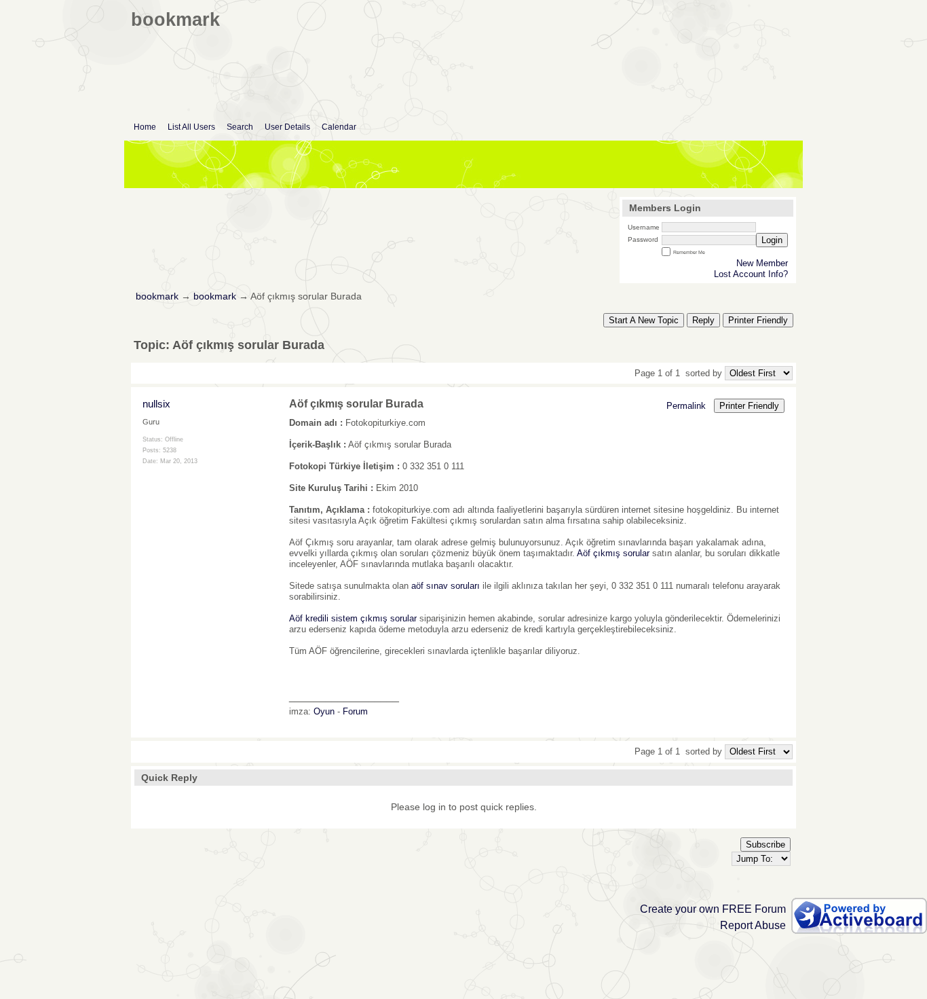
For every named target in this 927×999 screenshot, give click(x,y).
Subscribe (765, 844)
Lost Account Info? (751, 274)
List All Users (191, 127)
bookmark (157, 296)
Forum (355, 711)
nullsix (156, 404)
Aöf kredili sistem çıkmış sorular (353, 618)
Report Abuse (753, 925)
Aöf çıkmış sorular (613, 553)
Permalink (686, 406)
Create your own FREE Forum (713, 909)
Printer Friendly (758, 320)
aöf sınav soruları (445, 586)
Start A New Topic (644, 320)
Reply (703, 320)
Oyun (324, 711)
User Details (287, 127)
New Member (762, 263)
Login (771, 240)
